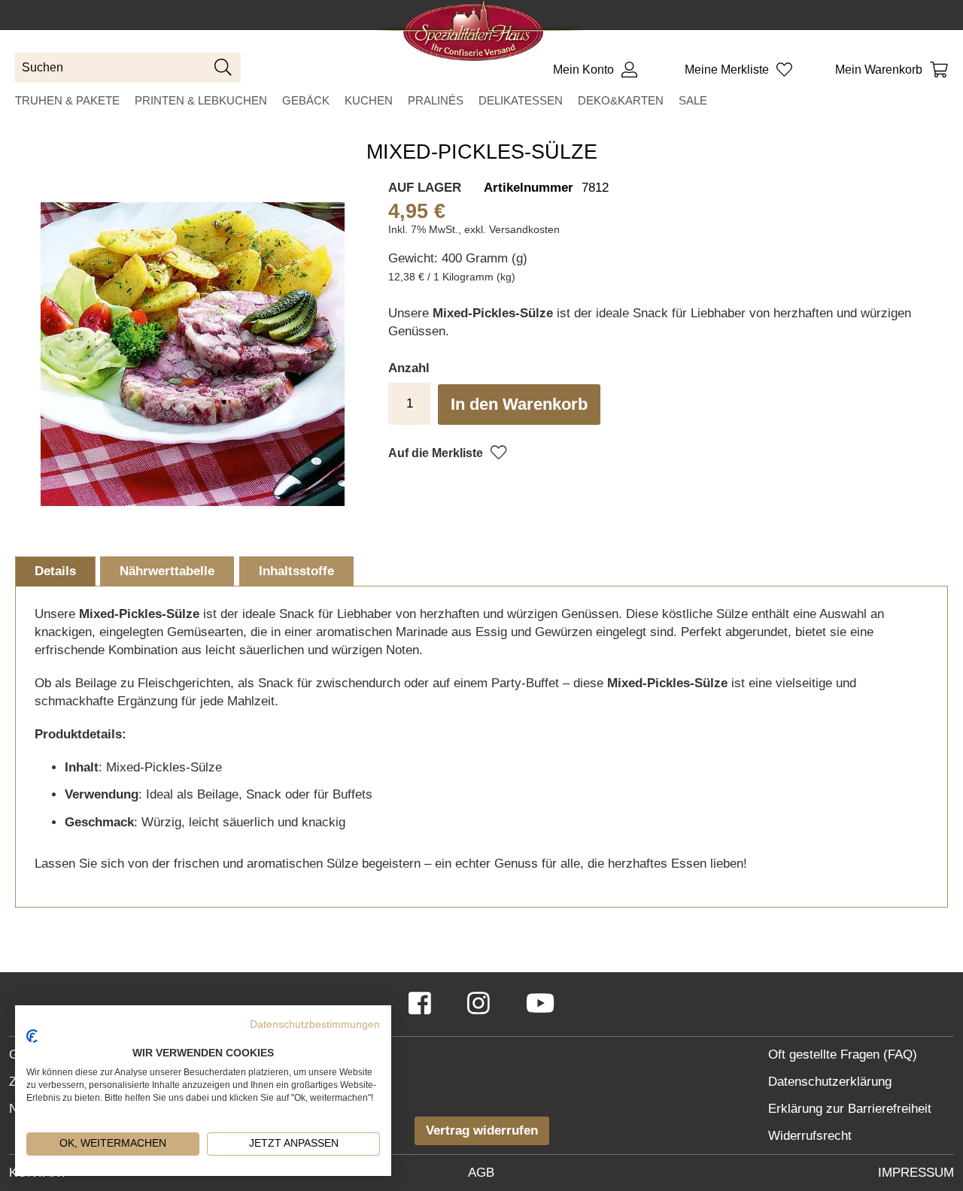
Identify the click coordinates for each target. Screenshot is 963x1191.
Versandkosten (524, 229)
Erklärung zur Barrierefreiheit (849, 1109)
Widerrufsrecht (810, 1136)
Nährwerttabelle (167, 571)
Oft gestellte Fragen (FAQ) (842, 1054)
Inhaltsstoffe (296, 571)
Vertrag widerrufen (482, 1130)
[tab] (55, 571)
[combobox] (128, 68)
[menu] (481, 100)
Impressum (916, 1172)
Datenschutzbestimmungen (315, 1024)
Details (55, 571)
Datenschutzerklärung (830, 1081)
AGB (481, 1172)
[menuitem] (67, 100)
